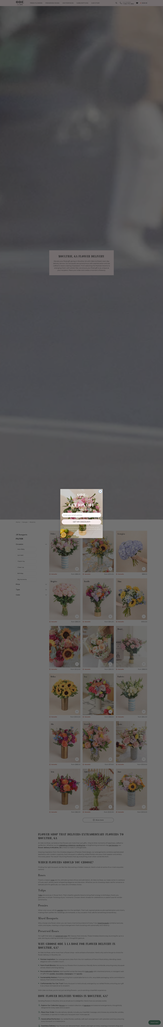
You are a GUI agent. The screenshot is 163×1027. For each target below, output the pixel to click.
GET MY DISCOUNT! (81, 522)
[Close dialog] (100, 491)
